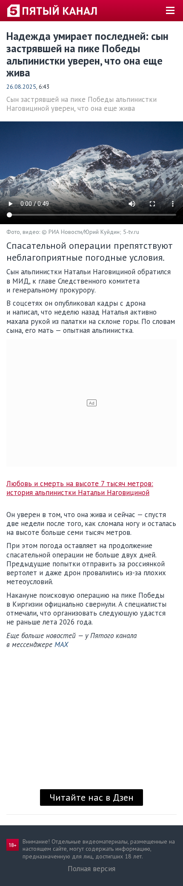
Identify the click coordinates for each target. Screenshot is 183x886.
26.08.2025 (21, 86)
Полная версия (91, 868)
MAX (61, 644)
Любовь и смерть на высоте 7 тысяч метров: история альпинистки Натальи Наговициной (79, 488)
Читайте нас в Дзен (91, 797)
